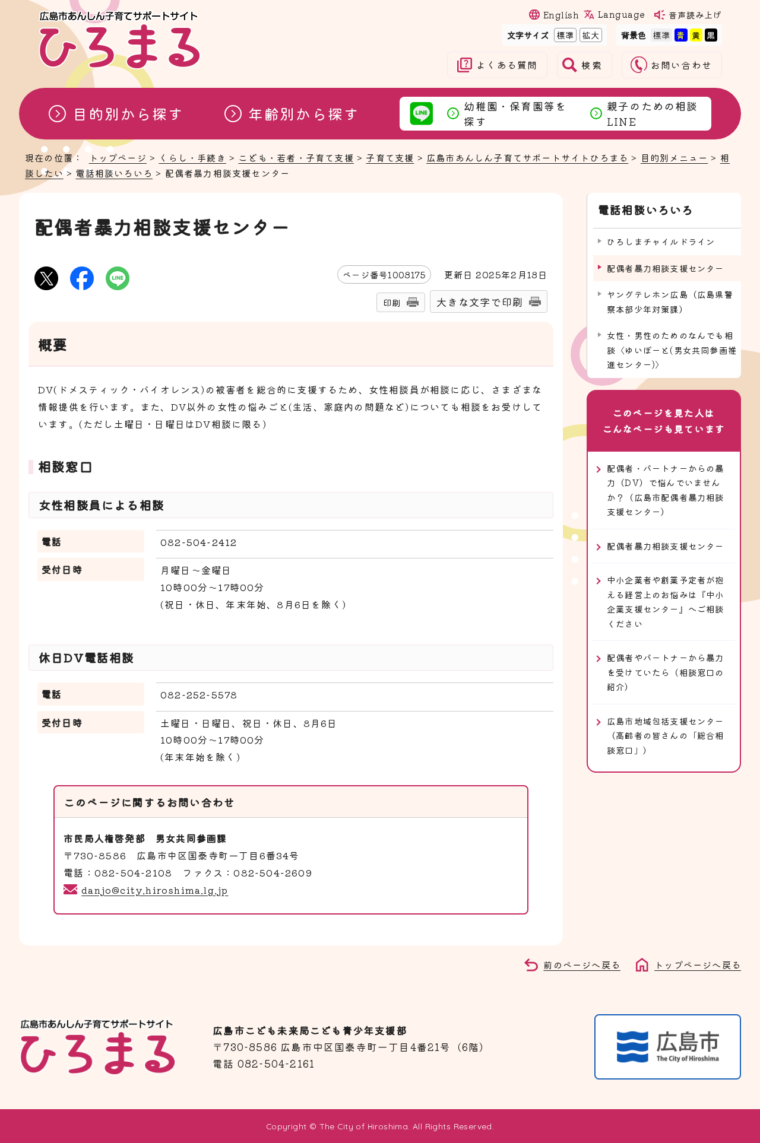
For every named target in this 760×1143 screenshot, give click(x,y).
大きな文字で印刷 (479, 301)
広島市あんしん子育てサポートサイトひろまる (527, 157)
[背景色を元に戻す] (661, 34)
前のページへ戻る (581, 964)
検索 (591, 65)
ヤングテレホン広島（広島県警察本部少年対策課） (670, 301)
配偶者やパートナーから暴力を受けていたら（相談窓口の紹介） (665, 672)
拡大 (590, 34)
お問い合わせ (681, 65)
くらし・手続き (192, 157)
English (561, 14)
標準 (564, 34)
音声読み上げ (695, 14)
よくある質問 (506, 65)
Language (621, 14)
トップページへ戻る (697, 964)
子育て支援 (390, 157)
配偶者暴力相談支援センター (665, 545)
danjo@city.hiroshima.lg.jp (154, 889)
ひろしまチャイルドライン (661, 241)
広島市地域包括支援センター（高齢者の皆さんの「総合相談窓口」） (665, 735)
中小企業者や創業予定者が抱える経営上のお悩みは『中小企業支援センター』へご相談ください (665, 601)
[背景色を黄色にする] (696, 34)
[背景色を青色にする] (680, 34)
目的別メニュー (674, 157)
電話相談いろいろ (114, 172)
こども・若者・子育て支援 (295, 157)
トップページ (118, 157)
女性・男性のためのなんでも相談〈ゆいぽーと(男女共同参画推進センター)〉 (672, 349)
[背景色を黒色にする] (711, 34)
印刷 (392, 302)
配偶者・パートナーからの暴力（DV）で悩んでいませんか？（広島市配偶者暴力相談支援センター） (665, 489)
